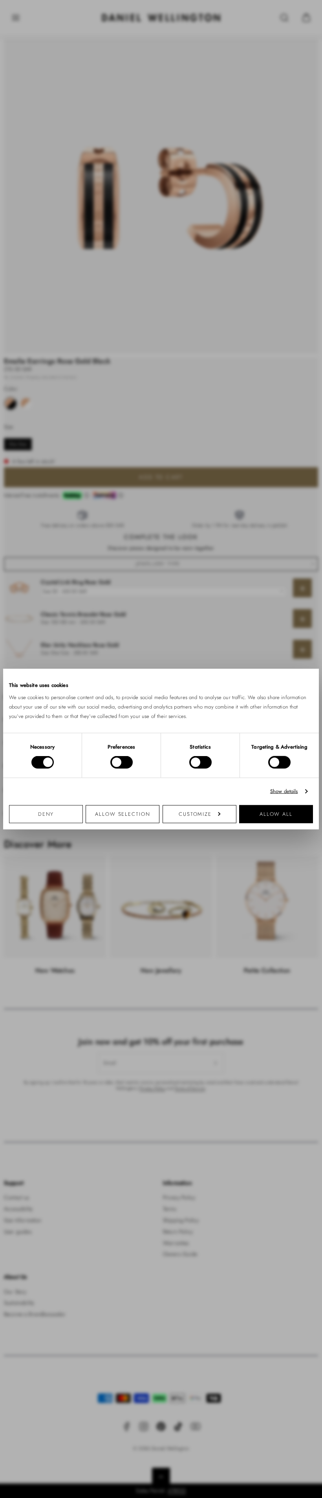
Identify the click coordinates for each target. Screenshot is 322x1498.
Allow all (276, 813)
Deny (46, 813)
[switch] (121, 762)
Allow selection (122, 813)
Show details (284, 791)
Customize (195, 813)
